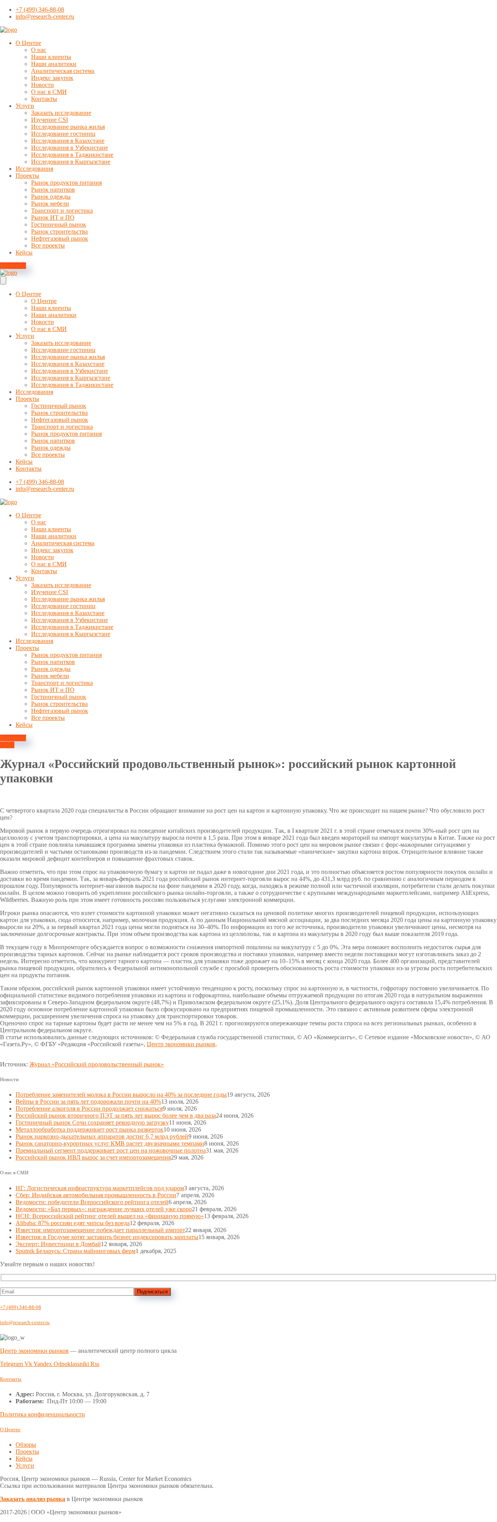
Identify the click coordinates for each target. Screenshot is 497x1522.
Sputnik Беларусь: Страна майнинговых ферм (76, 1251)
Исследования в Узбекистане (69, 147)
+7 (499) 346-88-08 (20, 1307)
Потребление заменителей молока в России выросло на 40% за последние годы (121, 1094)
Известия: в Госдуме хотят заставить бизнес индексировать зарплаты (107, 1237)
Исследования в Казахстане (67, 140)
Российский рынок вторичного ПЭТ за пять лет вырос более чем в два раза (116, 1115)
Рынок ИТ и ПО (53, 217)
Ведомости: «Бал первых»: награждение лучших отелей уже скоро (104, 1209)
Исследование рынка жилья (68, 126)
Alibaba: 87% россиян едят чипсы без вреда (73, 1223)
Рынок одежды (51, 196)
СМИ (7, 745)
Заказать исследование (61, 112)
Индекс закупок (52, 78)
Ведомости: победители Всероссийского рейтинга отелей (92, 1202)
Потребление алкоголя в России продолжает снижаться (89, 1108)
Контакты (44, 98)
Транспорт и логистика (62, 210)
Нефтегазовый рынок (59, 238)
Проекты (27, 175)
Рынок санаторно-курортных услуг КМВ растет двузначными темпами (110, 1143)
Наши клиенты (51, 57)
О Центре (28, 43)
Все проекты (48, 245)
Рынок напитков (53, 189)
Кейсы (24, 252)
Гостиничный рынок (58, 224)
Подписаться (152, 1292)
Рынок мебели (50, 203)
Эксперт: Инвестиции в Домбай (58, 1244)
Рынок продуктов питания (66, 182)
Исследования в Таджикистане (72, 154)
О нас (38, 50)
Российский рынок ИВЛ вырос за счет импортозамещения (93, 1157)
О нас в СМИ (49, 91)
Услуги (25, 105)
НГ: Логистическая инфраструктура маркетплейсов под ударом (100, 1188)
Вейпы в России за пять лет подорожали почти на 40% (88, 1101)
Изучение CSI (49, 119)
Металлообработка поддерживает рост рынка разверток (89, 1129)
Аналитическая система (62, 71)
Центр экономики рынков (181, 1044)
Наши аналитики (53, 64)
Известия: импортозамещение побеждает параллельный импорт (100, 1230)
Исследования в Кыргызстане (70, 161)
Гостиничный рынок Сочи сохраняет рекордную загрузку (92, 1122)
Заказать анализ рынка (32, 1499)
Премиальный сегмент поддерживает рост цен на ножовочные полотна (111, 1150)
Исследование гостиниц (63, 133)
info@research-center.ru (25, 1322)
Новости (42, 84)
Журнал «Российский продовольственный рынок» (97, 1064)
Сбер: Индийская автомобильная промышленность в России (96, 1195)
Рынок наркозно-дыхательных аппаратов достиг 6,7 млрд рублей (102, 1136)
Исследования (34, 168)
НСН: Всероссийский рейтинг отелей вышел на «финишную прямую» (110, 1216)
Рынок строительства (59, 231)
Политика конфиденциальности (42, 1414)
